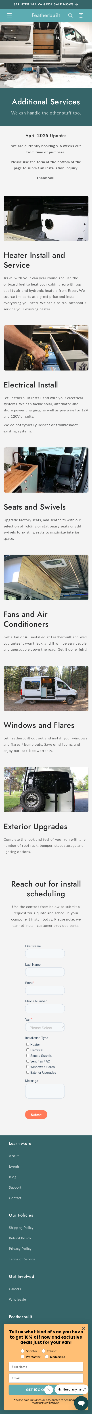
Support (15, 1187)
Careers (15, 1289)
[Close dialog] (83, 1328)
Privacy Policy (20, 1249)
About (14, 1156)
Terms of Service (22, 1259)
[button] (9, 15)
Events (14, 1166)
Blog (13, 1177)
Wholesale (17, 1299)
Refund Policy (20, 1238)
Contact (15, 1198)
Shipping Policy (21, 1228)
